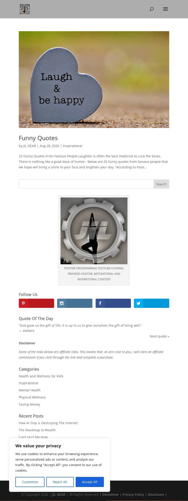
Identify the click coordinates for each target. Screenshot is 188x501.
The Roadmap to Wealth (37, 430)
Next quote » (159, 336)
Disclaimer (110, 494)
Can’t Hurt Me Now (33, 437)
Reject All (60, 482)
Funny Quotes (38, 138)
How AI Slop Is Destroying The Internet (48, 423)
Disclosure (156, 494)
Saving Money (29, 404)
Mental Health (30, 390)
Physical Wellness (32, 397)
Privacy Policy (133, 494)
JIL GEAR (29, 146)
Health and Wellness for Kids (41, 376)
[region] (59, 465)
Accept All (89, 482)
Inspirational (72, 146)
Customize (30, 482)
